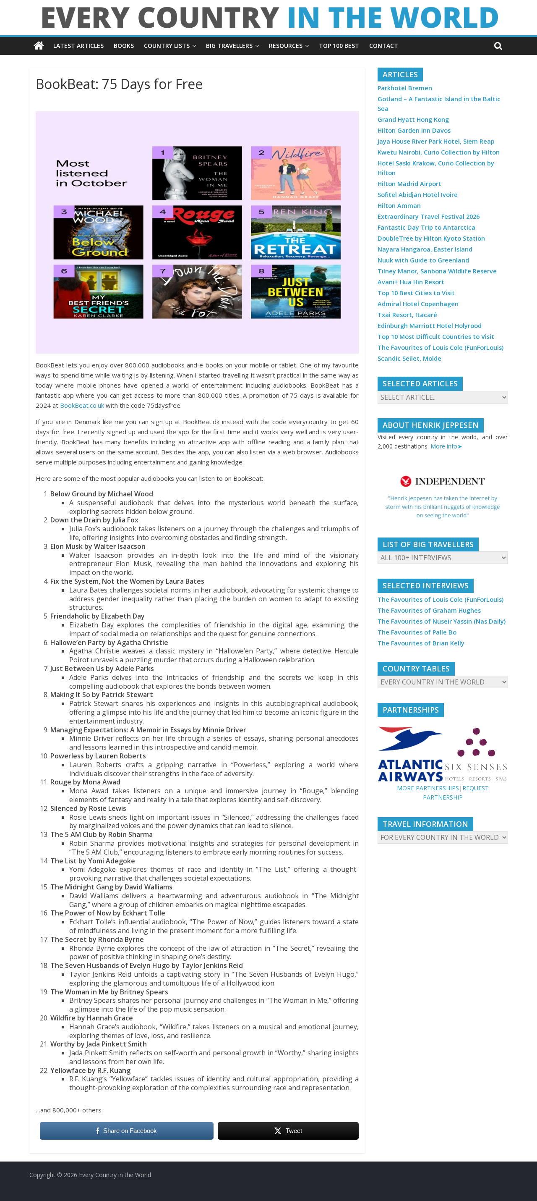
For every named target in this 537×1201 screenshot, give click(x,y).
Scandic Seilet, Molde (409, 358)
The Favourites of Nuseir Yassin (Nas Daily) (442, 621)
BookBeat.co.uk (82, 405)
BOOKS (124, 46)
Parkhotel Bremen (405, 88)
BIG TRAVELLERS (229, 46)
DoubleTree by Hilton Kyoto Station (431, 238)
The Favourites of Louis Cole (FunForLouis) (440, 347)
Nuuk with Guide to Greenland (423, 260)
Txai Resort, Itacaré (407, 315)
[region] (443, 497)
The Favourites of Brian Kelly (421, 643)
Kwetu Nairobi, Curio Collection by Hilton (439, 152)
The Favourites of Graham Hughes (429, 610)
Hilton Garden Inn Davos (414, 130)
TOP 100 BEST (339, 46)
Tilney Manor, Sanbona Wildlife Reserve (437, 271)
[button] (443, 497)
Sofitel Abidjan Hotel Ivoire (418, 195)
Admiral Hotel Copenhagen (418, 304)
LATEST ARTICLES (78, 46)
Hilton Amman (399, 206)
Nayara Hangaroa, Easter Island (425, 249)
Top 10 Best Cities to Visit (416, 293)
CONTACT (383, 46)
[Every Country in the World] (38, 46)
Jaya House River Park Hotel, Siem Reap (436, 141)
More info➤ (446, 446)
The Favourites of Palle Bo (417, 632)
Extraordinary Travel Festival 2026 (429, 216)
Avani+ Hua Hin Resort (411, 282)
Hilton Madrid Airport (409, 184)
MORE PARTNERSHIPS (428, 788)
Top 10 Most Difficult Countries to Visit (436, 337)
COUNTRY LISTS (167, 46)
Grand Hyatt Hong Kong (413, 119)
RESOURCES (285, 46)
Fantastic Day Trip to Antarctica (426, 227)
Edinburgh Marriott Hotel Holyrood (430, 326)
